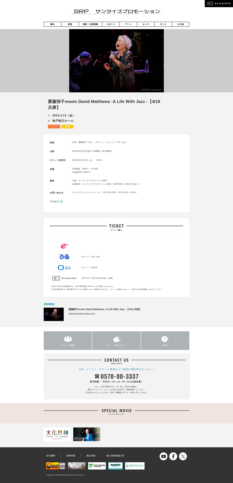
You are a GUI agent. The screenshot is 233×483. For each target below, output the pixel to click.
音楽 (70, 24)
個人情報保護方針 (115, 455)
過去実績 (91, 455)
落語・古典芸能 (90, 24)
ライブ (54, 126)
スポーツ (111, 24)
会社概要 (50, 455)
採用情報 (70, 455)
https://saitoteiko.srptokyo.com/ (82, 314)
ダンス (163, 24)
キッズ (146, 24)
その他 (180, 24)
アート (128, 24)
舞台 (52, 24)
